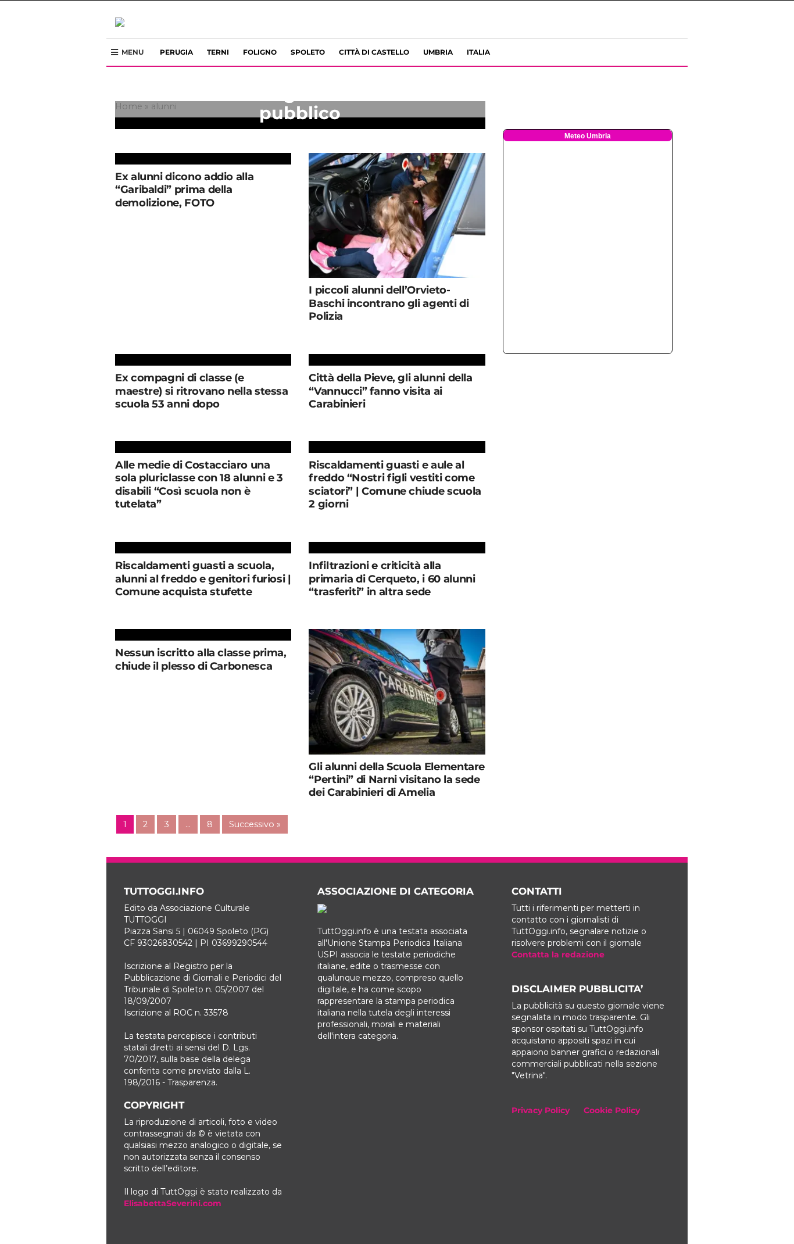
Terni (218, 52)
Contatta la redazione (558, 954)
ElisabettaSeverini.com (172, 1203)
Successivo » (255, 824)
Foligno (260, 52)
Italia (478, 52)
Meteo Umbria (587, 136)
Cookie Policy (612, 1110)
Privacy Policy (541, 1110)
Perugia (176, 52)
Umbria (438, 52)
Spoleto (308, 52)
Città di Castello (374, 52)
